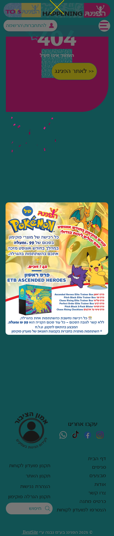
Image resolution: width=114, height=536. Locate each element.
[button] (57, 7)
